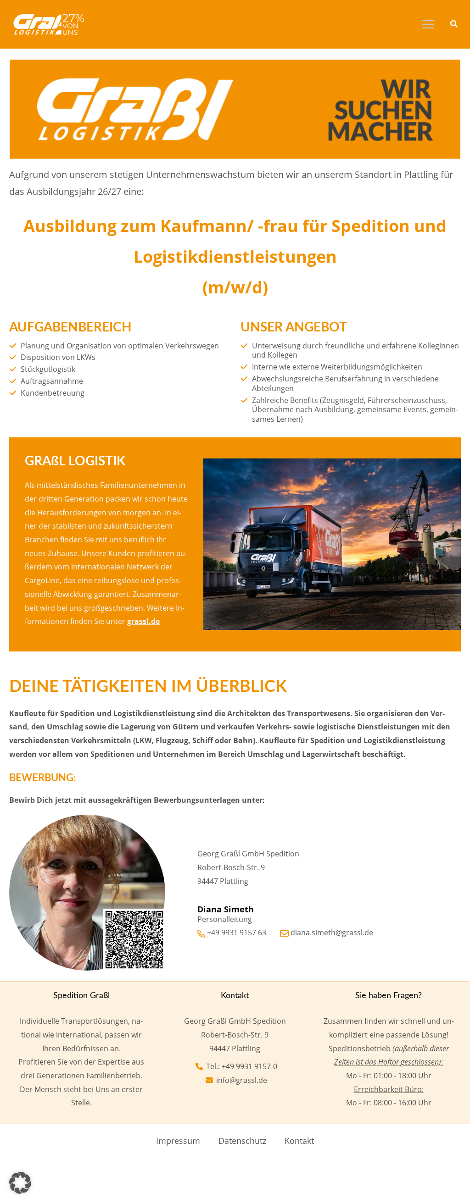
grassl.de (143, 621)
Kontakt (299, 1140)
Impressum (178, 1140)
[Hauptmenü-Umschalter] (428, 24)
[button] (454, 24)
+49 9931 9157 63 (236, 932)
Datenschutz (242, 1140)
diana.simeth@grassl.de (332, 932)
